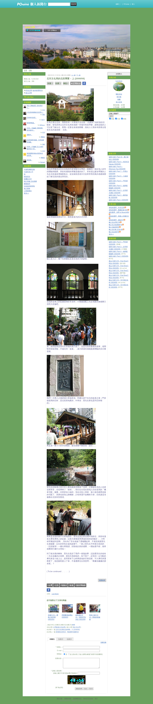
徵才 (96, 698)
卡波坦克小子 (28, 172)
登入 (133, 4)
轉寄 (73, 625)
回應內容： (59, 658)
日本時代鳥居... (31, 117)
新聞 (117, 4)
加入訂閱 (29, 93)
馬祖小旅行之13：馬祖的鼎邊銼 (94, 617)
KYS (43, 110)
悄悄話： (60, 654)
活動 (30, 70)
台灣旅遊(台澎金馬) (59, 627)
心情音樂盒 (28, 191)
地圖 (118, 99)
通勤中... (29, 135)
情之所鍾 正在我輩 (30, 181)
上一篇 (73, 75)
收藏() (69, 639)
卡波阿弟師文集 (29, 169)
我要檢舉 (102, 580)
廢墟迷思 (27, 184)
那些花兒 (27, 176)
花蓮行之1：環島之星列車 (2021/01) (53, 617)
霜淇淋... (29, 160)
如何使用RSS (37, 90)
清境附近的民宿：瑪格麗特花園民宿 (67, 632)
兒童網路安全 (77, 698)
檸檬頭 (43, 137)
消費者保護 (67, 698)
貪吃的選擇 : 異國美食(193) (118, 210)
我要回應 (103, 642)
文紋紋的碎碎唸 (29, 186)
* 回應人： (59, 647)
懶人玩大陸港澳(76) (115, 225)
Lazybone (55, 594)
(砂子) (43, 119)
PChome (126, 4)
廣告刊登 (59, 698)
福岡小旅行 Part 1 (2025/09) (118, 200)
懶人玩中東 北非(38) (116, 229)
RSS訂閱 (29, 90)
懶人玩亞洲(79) (114, 232)
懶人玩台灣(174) (114, 222)
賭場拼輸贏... (31, 123)
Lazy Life (30, 27)
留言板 (119, 97)
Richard (42, 162)
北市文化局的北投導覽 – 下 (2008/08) (68, 629)
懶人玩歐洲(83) (114, 227)
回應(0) (52, 639)
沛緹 (43, 114)
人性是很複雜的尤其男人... (35, 112)
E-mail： (60, 650)
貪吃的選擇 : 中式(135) (117, 207)
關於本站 (119, 94)
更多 (111, 234)
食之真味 (27, 188)
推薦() (60, 639)
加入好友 (119, 102)
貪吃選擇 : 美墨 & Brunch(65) (119, 212)
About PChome (88, 698)
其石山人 (42, 125)
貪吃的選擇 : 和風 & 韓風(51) (119, 216)
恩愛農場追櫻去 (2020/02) (67, 616)
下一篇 (78, 75)
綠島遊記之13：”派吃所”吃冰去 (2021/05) (80, 617)
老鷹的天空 (28, 179)
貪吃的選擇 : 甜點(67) (116, 220)
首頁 (25, 70)
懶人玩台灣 (76, 627)
